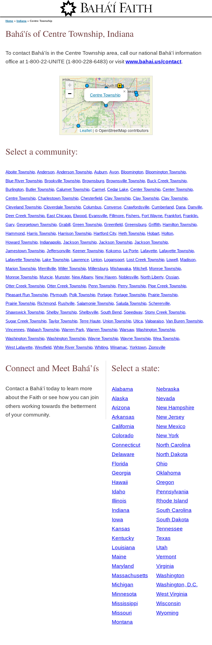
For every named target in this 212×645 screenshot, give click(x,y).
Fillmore (116, 215)
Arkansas (123, 417)
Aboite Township (20, 172)
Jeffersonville (58, 250)
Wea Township (166, 338)
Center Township (145, 189)
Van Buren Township (184, 321)
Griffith (154, 224)
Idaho (118, 492)
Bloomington (132, 172)
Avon (114, 172)
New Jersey (170, 417)
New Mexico (171, 426)
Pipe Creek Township (167, 286)
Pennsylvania (172, 492)
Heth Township (131, 233)
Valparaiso (154, 321)
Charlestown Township (58, 198)
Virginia (165, 566)
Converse (112, 207)
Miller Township (72, 268)
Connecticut (126, 445)
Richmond (46, 303)
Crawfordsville (136, 207)
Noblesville (128, 277)
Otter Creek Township (25, 286)
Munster (62, 277)
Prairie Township (162, 294)
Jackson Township (80, 242)
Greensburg (135, 224)
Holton (167, 233)
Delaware (123, 454)
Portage (104, 294)
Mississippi (125, 603)
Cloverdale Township (62, 207)
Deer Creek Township (25, 215)
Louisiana (123, 547)
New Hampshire (175, 407)
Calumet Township (72, 189)
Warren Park (73, 329)
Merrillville (47, 268)
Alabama (122, 389)
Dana (181, 207)
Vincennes (15, 329)
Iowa (117, 519)
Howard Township (22, 242)
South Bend (110, 312)
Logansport (114, 259)
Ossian (172, 277)
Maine (119, 557)
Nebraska (167, 389)
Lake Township (55, 259)
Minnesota (124, 594)
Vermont (166, 557)
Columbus (92, 207)
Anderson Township (74, 172)
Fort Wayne (152, 215)
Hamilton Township (180, 224)
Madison (187, 259)
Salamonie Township (95, 303)
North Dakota (172, 454)
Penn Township (102, 286)
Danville (195, 207)
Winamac (118, 347)
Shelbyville (88, 312)
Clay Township (117, 198)
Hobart (153, 233)
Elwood (79, 215)
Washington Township (155, 329)
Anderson (45, 172)
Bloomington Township (165, 172)
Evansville (98, 215)
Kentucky (123, 538)
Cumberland (163, 207)
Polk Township (82, 294)
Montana (122, 622)
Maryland (123, 566)
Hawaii (120, 482)
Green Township (87, 224)
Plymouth (58, 294)
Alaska (120, 398)
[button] (106, 105)
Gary (10, 224)
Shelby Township (61, 312)
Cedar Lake (117, 189)
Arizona (121, 407)
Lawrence (80, 259)
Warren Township (101, 329)
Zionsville (157, 347)
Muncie (46, 277)
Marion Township (21, 268)
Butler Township (40, 189)
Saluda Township (131, 303)
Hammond (15, 233)
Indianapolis (50, 242)
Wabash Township (43, 329)
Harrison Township (74, 233)
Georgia (121, 473)
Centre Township (105, 95)
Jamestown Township (25, 250)
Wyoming (167, 613)
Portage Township (130, 294)
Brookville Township (62, 180)
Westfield (43, 347)
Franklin (190, 215)
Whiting (101, 347)
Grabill (64, 224)
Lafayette (149, 250)
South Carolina (174, 510)
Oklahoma (168, 473)
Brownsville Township (125, 180)
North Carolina (173, 445)
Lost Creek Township (145, 259)
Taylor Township (63, 321)
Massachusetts (130, 575)
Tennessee (169, 529)
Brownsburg (93, 180)
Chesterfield (91, 198)
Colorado (123, 435)
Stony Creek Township (165, 312)
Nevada (165, 398)
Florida (120, 464)
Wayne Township (103, 338)
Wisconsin (168, 603)
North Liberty (152, 277)
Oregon (165, 482)
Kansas (121, 529)
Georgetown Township (37, 224)
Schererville (159, 303)
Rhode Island (172, 501)
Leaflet (85, 130)
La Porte (130, 250)
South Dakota (172, 519)
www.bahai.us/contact (153, 61)
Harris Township (41, 233)
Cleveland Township (23, 207)
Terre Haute (90, 321)
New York (167, 435)
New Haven (105, 277)
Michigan (122, 584)
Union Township (117, 321)
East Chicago (59, 215)
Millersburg (98, 268)
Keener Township (88, 250)
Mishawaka (120, 268)
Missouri (122, 613)
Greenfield (113, 224)
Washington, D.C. (177, 584)
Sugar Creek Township (26, 321)
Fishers (132, 215)
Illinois (119, 501)
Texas (163, 538)
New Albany (82, 277)
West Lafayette (19, 347)
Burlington (14, 189)
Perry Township (132, 286)
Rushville (66, 303)
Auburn (100, 172)
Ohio (162, 464)
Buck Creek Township (167, 180)
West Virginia (171, 594)
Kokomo (113, 250)
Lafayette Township (176, 250)
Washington (170, 575)
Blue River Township (24, 180)
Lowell (172, 259)
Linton (96, 259)
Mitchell (140, 268)
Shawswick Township (25, 312)
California (123, 426)
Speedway (133, 312)
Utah (162, 547)
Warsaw (127, 329)
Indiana (21, 20)
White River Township (73, 347)
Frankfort (173, 215)
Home (9, 20)
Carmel (98, 189)
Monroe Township (165, 268)
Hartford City (105, 233)
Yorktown (137, 347)
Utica (138, 321)
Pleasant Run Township (27, 294)
